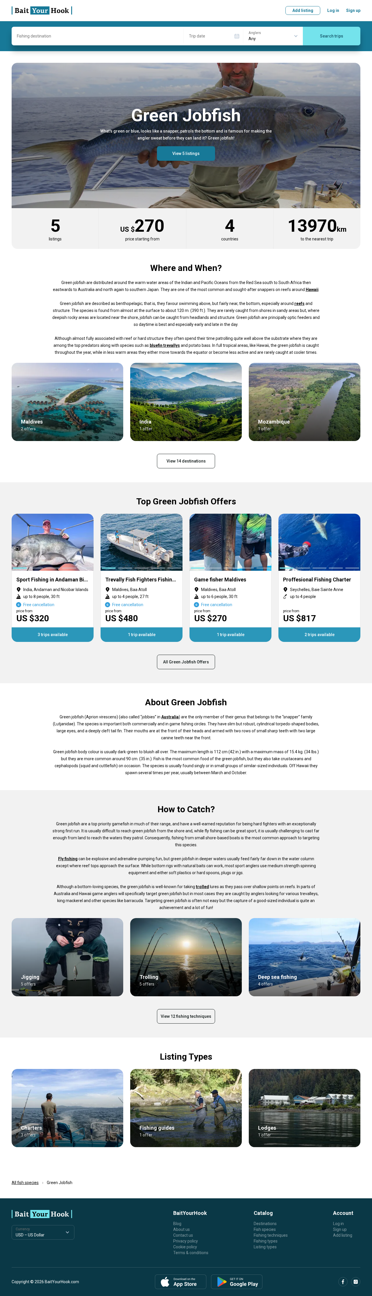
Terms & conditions (190, 1252)
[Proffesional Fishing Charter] (319, 578)
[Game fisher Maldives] (230, 578)
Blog (177, 1223)
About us (181, 1229)
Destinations (265, 1223)
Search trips (331, 36)
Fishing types (266, 1241)
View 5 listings (186, 153)
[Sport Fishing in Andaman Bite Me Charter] (53, 578)
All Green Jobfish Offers (186, 662)
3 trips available (53, 634)
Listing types (265, 1247)
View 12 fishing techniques (186, 1016)
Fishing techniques (271, 1235)
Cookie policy (185, 1247)
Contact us (183, 1235)
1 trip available (141, 634)
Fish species (265, 1229)
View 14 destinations (186, 461)
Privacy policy (185, 1241)
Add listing (302, 10)
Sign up (353, 10)
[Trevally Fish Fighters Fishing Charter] (142, 578)
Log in (333, 10)
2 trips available (320, 634)
